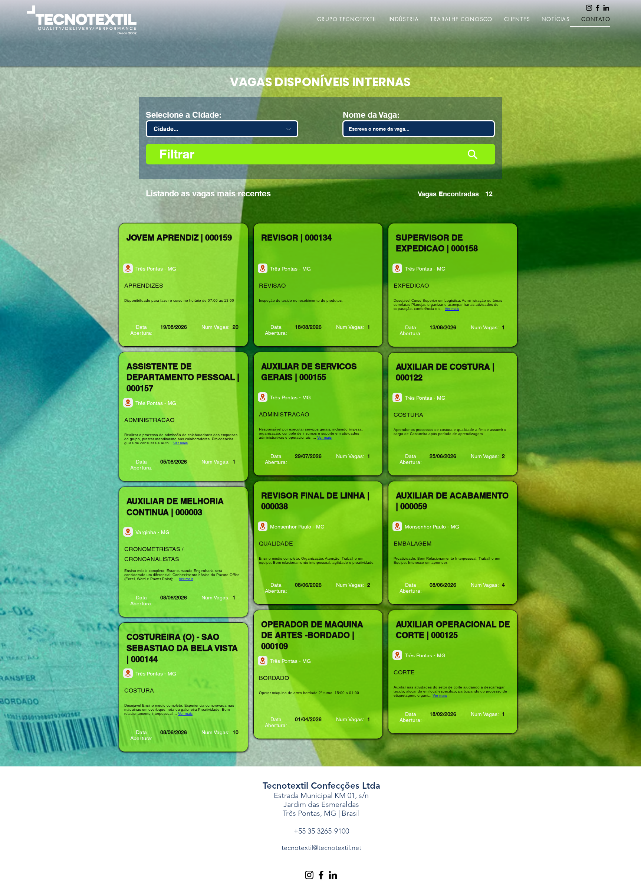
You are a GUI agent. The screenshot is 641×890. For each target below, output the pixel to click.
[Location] (128, 268)
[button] (341, 19)
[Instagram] (589, 8)
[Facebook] (598, 8)
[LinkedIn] (606, 8)
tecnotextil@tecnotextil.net (321, 848)
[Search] (472, 154)
